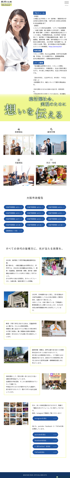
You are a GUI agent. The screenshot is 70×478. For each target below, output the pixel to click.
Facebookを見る (40, 440)
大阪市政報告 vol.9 (55, 219)
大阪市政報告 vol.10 (13, 225)
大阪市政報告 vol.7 (12, 219)
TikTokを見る (39, 452)
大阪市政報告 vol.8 (33, 219)
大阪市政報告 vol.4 (12, 213)
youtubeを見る (40, 434)
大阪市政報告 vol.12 (55, 225)
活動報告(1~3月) (12, 231)
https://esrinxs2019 (55, 46)
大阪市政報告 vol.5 (33, 213)
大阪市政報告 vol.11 (34, 225)
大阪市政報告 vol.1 (12, 207)
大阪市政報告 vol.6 (55, 213)
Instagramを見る (41, 418)
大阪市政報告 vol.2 (33, 207)
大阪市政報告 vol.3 (55, 207)
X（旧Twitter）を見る (42, 446)
